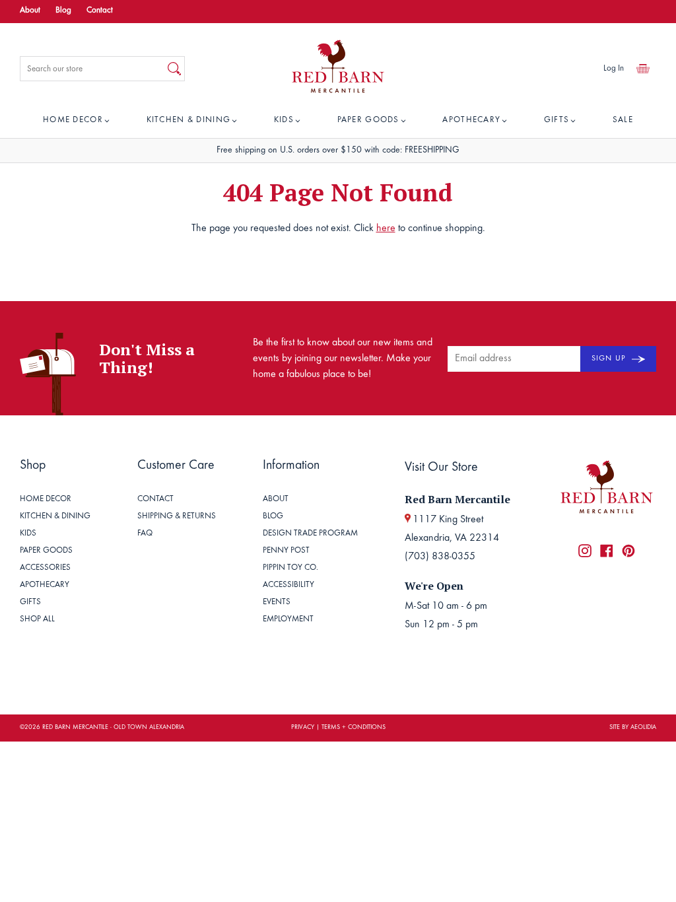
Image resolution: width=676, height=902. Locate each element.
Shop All (37, 619)
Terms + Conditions (353, 727)
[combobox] (92, 69)
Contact (99, 11)
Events (276, 602)
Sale (623, 120)
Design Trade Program (310, 534)
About (30, 11)
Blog (63, 11)
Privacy (302, 727)
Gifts (557, 120)
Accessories (45, 568)
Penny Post (286, 551)
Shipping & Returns (176, 516)
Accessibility (288, 585)
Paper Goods (368, 120)
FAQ (144, 534)
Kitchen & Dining (189, 120)
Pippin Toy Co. (290, 568)
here (385, 228)
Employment (288, 619)
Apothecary (471, 120)
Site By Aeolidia (632, 727)
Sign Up (610, 359)
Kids (284, 120)
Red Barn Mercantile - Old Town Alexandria (113, 727)
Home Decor (73, 120)
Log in (613, 69)
